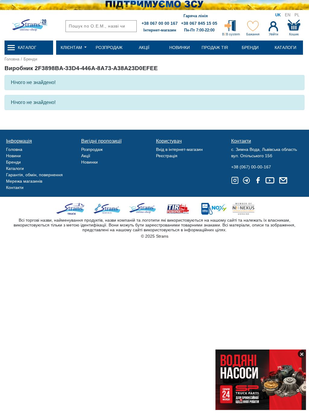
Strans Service (107, 209)
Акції (85, 155)
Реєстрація (166, 155)
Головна (12, 59)
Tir (178, 209)
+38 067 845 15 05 (199, 23)
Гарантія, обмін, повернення (34, 174)
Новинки (89, 162)
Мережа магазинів (24, 181)
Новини (13, 155)
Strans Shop (143, 209)
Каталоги (15, 168)
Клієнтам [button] (72, 47)
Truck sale (72, 209)
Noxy (213, 209)
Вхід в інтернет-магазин (179, 149)
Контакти (15, 187)
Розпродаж (92, 149)
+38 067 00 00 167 (160, 23)
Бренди (30, 59)
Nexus (249, 209)
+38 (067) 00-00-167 (251, 166)
